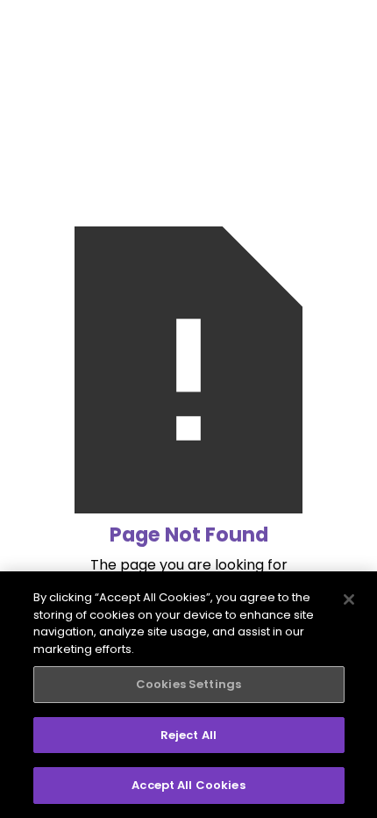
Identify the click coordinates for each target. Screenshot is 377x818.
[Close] (349, 599)
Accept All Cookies (188, 785)
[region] (188, 694)
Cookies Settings (188, 684)
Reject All (188, 735)
